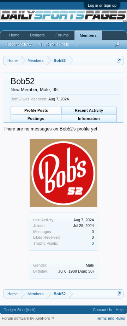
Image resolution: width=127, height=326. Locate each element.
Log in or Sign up (102, 5)
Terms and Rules (110, 318)
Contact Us (102, 310)
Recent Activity (89, 110)
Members (88, 35)
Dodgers (37, 35)
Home (14, 35)
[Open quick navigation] (119, 60)
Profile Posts (36, 110)
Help (119, 310)
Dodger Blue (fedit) (20, 310)
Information (89, 118)
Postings (36, 118)
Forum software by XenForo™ (28, 318)
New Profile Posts (54, 44)
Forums (62, 35)
